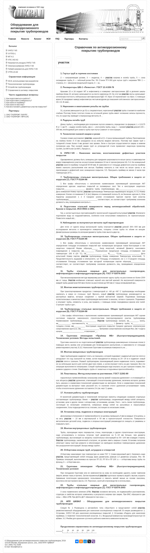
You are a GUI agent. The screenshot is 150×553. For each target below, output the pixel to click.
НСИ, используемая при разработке (23, 81)
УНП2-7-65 (12, 50)
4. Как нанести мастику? (14, 105)
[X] (89, 541)
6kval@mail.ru (16, 547)
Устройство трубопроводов (19, 87)
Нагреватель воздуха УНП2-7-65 (21, 63)
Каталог (37, 39)
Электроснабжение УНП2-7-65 (21, 66)
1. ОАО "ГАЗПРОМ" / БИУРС (16, 115)
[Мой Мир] (85, 541)
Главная (12, 39)
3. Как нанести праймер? (14, 103)
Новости (25, 39)
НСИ (48, 39)
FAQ (57, 39)
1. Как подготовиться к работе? (17, 99)
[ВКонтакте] (77, 541)
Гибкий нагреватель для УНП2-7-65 (23, 69)
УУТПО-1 (12, 54)
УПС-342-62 (13, 60)
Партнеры (69, 39)
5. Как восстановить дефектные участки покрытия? (25, 107)
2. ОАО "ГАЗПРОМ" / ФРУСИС (16, 117)
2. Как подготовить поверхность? (18, 101)
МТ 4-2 (11, 57)
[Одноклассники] (81, 541)
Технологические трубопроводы (21, 84)
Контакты (83, 39)
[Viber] (93, 541)
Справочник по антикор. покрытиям (23, 90)
